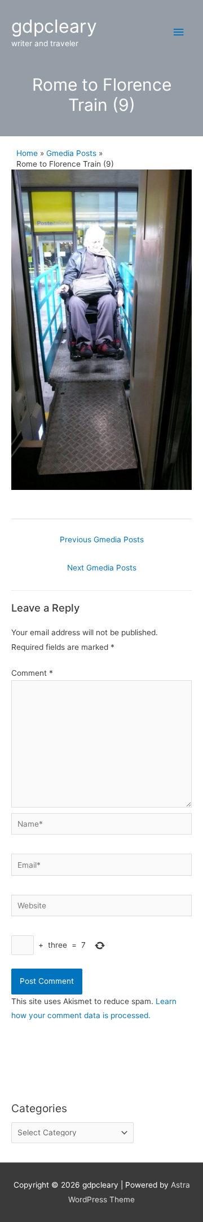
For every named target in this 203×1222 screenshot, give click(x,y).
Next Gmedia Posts (101, 567)
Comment (32, 672)
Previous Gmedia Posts (102, 539)
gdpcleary (54, 26)
